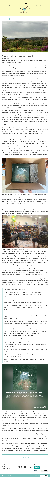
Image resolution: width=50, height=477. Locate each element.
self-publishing (5, 18)
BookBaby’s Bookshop (18, 127)
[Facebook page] (19, 467)
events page (37, 448)
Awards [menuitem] (38, 5)
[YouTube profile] (28, 467)
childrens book (25, 18)
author (19, 18)
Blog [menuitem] (12, 10)
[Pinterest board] (31, 467)
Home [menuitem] (10, 5)
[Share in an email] (28, 457)
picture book (13, 18)
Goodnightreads (5, 411)
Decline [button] (37, 475)
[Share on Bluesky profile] (24, 457)
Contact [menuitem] (39, 10)
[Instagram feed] (22, 467)
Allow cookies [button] (44, 475)
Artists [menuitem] (38, 7)
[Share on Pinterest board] (26, 457)
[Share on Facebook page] (21, 457)
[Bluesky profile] (25, 467)
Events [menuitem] (5, 10)
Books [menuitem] (10, 7)
